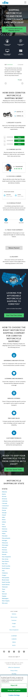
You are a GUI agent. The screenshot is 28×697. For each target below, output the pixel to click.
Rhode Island (5, 580)
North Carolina (6, 566)
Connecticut (5, 505)
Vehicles (14, 614)
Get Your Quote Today (14, 469)
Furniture (14, 620)
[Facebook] (4, 652)
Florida (4, 510)
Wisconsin (5, 603)
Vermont (4, 593)
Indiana (4, 522)
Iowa (3, 524)
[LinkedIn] (24, 652)
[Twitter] (14, 652)
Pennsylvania (5, 577)
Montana (4, 549)
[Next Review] (22, 83)
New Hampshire (6, 556)
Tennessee (5, 587)
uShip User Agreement (14, 667)
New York (4, 563)
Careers (14, 639)
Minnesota (5, 542)
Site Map (14, 673)
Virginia (4, 596)
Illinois (4, 519)
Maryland (4, 536)
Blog (14, 645)
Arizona (4, 496)
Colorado (4, 503)
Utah (3, 591)
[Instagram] (9, 652)
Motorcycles (14, 617)
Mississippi (5, 545)
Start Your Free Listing (14, 315)
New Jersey (5, 559)
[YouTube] (19, 652)
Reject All (14, 685)
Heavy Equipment (14, 629)
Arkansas (4, 498)
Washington (5, 598)
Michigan (4, 540)
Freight (14, 623)
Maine (3, 533)
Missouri (4, 547)
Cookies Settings (14, 695)
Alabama (4, 491)
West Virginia (5, 600)
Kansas (4, 526)
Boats (14, 626)
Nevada (4, 554)
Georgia (4, 512)
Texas (3, 589)
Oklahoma (5, 573)
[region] (14, 686)
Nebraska (4, 552)
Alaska (4, 494)
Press (14, 642)
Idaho (3, 517)
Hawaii (4, 515)
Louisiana (4, 531)
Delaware (4, 508)
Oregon (4, 575)
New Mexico (5, 561)
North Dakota (6, 568)
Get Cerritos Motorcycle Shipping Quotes (14, 29)
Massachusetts (6, 538)
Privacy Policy (14, 670)
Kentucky (4, 529)
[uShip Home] (5, 2)
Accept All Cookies (14, 690)
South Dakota (5, 584)
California (4, 501)
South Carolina (6, 582)
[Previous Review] (5, 83)
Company (14, 635)
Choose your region (13, 656)
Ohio (3, 570)
